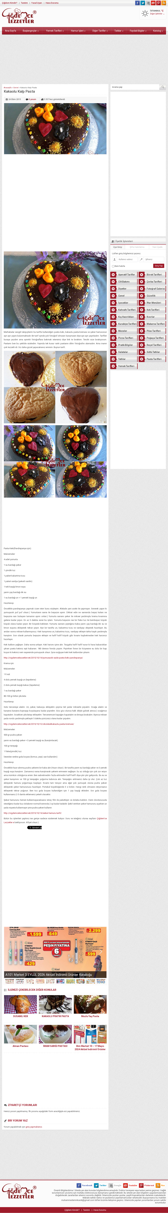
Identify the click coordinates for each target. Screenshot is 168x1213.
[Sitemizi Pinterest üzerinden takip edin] (158, 3)
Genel (16, 88)
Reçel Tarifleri (154, 345)
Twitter (103, 1185)
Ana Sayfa (10, 30)
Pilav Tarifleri (154, 331)
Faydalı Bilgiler (137, 30)
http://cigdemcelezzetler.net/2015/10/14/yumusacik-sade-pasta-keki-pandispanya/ (43, 658)
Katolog (157, 30)
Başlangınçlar (30, 30)
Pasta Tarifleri (154, 359)
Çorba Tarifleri (154, 281)
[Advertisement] (84, 59)
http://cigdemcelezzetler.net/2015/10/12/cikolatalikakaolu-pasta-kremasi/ (39, 724)
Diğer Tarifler (99, 30)
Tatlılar (117, 30)
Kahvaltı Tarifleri (127, 310)
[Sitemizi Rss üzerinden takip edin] (163, 3)
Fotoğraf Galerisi (156, 288)
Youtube (133, 1185)
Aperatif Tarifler (126, 274)
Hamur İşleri (77, 30)
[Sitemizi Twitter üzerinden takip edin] (142, 3)
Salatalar (123, 352)
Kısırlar (151, 317)
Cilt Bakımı (124, 281)
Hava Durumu (52, 3)
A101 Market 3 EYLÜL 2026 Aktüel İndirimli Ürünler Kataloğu (48, 975)
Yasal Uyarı (36, 3)
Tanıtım (24, 3)
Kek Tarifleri (153, 310)
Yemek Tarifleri (54, 30)
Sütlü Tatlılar (153, 352)
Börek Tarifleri (154, 274)
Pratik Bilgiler (125, 345)
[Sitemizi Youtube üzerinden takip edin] (153, 3)
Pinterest (149, 1185)
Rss (163, 1185)
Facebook (87, 1185)
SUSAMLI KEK (20, 1016)
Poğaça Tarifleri (155, 338)
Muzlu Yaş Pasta (90, 1016)
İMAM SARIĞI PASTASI (55, 1046)
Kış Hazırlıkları (126, 317)
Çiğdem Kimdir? (9, 3)
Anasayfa (7, 88)
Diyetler (122, 288)
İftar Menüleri (154, 302)
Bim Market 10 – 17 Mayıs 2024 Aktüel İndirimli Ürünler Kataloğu (90, 1049)
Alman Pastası (20, 1046)
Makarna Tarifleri (156, 324)
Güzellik (151, 295)
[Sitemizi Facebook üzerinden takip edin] (137, 3)
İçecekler (123, 302)
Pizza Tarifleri (125, 338)
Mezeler (122, 331)
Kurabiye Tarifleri (127, 324)
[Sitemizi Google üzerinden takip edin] (148, 3)
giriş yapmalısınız (34, 1127)
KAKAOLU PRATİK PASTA (55, 1016)
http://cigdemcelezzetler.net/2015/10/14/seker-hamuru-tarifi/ (33, 813)
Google (117, 1185)
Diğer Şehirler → (157, 14)
